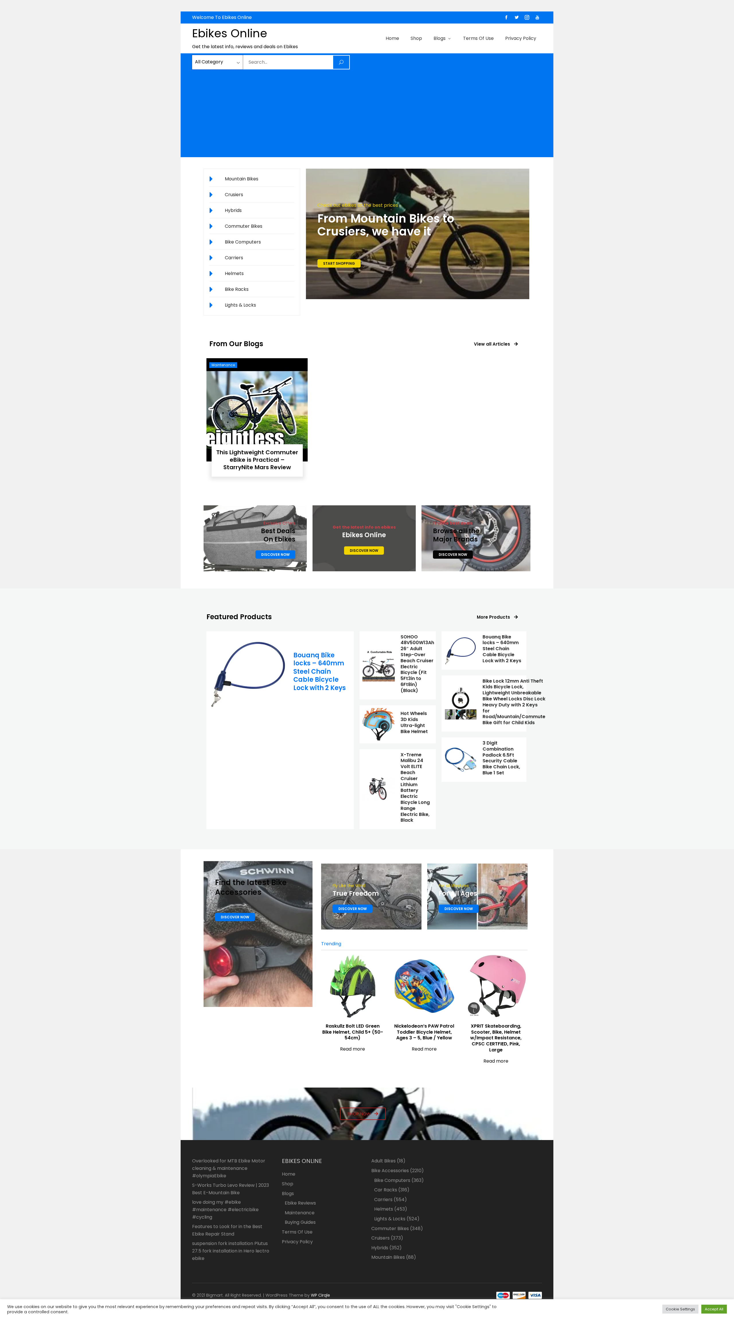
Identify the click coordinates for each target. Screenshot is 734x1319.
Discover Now (275, 554)
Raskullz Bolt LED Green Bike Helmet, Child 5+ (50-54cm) (352, 1032)
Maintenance (223, 365)
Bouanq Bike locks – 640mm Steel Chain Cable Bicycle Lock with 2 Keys (319, 671)
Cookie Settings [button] (680, 1309)
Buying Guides (300, 1222)
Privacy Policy (520, 38)
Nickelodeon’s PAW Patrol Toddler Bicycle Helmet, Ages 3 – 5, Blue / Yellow (424, 1032)
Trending (331, 943)
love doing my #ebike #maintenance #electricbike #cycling (225, 1209)
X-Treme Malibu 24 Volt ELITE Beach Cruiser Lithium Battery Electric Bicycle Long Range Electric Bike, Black (415, 787)
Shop (416, 38)
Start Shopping (339, 263)
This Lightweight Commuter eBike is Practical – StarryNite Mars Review (257, 459)
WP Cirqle (320, 1295)
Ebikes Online (229, 33)
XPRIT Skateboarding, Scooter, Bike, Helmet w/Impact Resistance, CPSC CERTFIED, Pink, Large (496, 1038)
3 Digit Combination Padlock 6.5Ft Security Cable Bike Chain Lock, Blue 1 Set (501, 758)
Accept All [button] (714, 1309)
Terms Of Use (478, 38)
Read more (352, 1049)
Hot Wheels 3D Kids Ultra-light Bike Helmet (414, 722)
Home (392, 38)
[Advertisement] (367, 113)
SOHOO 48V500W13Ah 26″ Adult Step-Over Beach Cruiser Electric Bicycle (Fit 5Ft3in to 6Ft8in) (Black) (417, 664)
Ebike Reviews (300, 1203)
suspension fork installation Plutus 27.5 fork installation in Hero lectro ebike (230, 1250)
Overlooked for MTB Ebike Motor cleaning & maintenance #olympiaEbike (228, 1168)
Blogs (440, 38)
